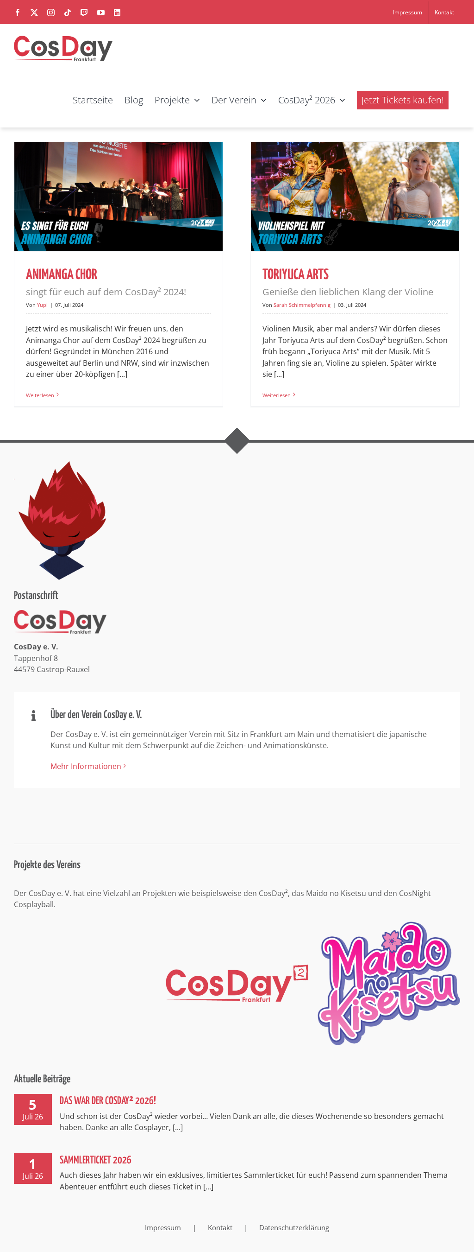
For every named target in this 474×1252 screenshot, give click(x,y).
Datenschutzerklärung (294, 1227)
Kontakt (220, 1227)
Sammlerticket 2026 (95, 1160)
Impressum (163, 1227)
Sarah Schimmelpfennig (302, 304)
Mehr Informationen (85, 766)
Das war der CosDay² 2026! (108, 1101)
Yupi (42, 304)
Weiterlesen (40, 395)
